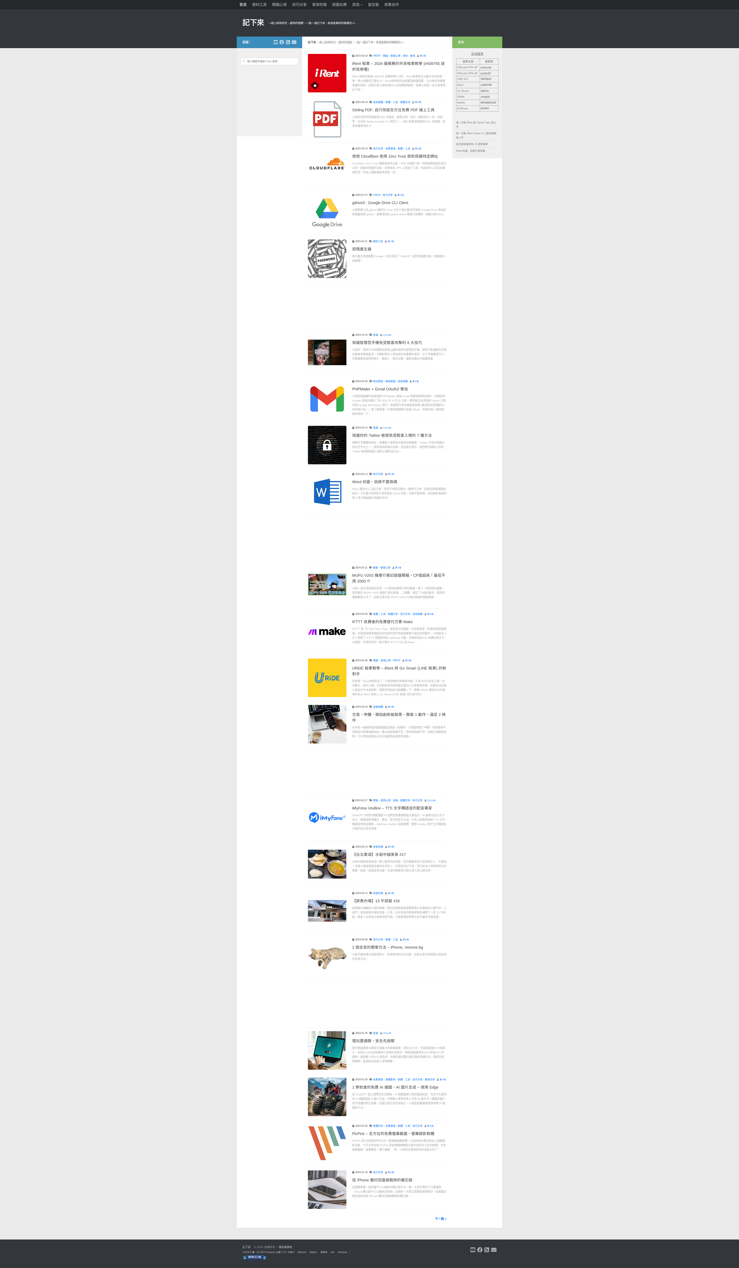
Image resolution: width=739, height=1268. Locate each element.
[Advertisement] (377, 306)
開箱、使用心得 (391, 55)
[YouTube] (275, 42)
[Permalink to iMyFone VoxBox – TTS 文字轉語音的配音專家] (327, 817)
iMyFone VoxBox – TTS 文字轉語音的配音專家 (392, 808)
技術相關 (378, 102)
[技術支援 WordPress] (253, 1252)
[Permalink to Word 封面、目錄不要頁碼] (327, 491)
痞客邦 (323, 1252)
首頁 (243, 5)
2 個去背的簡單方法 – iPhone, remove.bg (387, 947)
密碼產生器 (361, 249)
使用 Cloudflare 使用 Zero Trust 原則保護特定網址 (395, 156)
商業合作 (391, 5)
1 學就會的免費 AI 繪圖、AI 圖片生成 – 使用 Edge (395, 1087)
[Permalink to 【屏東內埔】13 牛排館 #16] (327, 910)
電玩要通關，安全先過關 (373, 1041)
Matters (313, 1252)
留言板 (373, 5)
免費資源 (390, 148)
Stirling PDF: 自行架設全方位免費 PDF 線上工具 (393, 110)
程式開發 (378, 381)
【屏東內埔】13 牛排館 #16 (376, 901)
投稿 (375, 335)
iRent (377, 55)
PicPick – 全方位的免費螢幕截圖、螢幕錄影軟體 (393, 1134)
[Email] (294, 42)
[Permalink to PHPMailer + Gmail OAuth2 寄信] (327, 398)
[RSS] (288, 42)
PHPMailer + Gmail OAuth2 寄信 (380, 389)
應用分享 (430, 1079)
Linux (376, 195)
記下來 (253, 22)
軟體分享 (405, 102)
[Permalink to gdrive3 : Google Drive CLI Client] (327, 212)
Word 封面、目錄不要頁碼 (374, 482)
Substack (342, 1252)
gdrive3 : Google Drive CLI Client (380, 203)
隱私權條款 (285, 1247)
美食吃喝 (319, 5)
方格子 (291, 1252)
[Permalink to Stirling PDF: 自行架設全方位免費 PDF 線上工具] (327, 119)
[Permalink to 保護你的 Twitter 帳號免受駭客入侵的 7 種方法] (327, 445)
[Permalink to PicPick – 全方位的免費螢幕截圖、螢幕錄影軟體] (327, 1143)
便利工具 (259, 5)
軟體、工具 (391, 102)
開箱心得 (279, 5)
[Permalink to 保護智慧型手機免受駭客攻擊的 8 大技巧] (327, 352)
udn (332, 1252)
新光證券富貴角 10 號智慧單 (472, 144)
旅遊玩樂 (339, 5)
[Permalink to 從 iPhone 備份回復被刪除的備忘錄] (327, 1189)
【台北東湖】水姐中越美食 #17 (379, 854)
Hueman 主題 (273, 1252)
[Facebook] (281, 42)
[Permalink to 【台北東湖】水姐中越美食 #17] (327, 864)
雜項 (412, 55)
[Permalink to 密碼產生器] (327, 258)
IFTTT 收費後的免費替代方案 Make (382, 622)
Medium (302, 1252)
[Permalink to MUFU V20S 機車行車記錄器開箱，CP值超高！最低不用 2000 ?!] (327, 585)
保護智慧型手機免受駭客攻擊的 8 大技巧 (387, 343)
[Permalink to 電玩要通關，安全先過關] (327, 1050)
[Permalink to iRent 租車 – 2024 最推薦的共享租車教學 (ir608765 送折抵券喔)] (327, 73)
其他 (355, 5)
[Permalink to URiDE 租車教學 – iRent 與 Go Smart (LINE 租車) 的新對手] (327, 678)
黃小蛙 (423, 56)
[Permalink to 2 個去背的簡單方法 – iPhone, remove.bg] (327, 957)
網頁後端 (390, 381)
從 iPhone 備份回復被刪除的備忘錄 (382, 1180)
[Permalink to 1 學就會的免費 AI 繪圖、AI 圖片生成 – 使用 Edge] (327, 1097)
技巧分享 (299, 5)
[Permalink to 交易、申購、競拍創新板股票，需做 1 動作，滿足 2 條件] (327, 724)
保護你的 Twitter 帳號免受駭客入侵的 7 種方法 (392, 435)
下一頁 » (440, 1218)
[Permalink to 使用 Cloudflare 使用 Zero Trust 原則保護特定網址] (327, 166)
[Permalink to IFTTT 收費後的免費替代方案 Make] (327, 631)
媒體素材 (390, 1079)
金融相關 (378, 707)
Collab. (387, 335)
